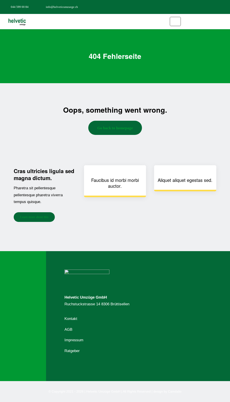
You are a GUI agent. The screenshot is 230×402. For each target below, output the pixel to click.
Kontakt (70, 319)
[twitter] (209, 7)
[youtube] (224, 7)
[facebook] (202, 7)
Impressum (73, 340)
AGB (68, 329)
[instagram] (217, 7)
